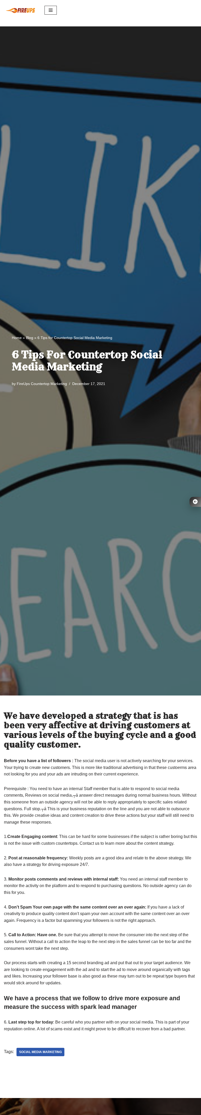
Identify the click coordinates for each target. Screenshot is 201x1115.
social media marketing (40, 1052)
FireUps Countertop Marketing (42, 384)
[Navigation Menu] (50, 10)
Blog (29, 338)
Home (17, 338)
